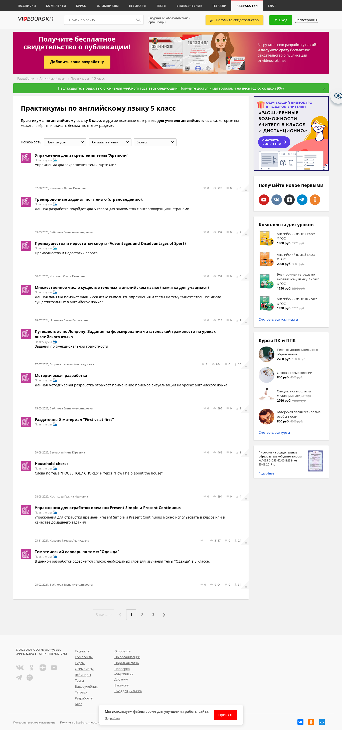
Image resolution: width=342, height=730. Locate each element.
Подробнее (266, 473)
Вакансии (121, 685)
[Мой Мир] (322, 722)
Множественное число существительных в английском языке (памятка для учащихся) (122, 287)
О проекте (122, 651)
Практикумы (80, 78)
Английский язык (52, 78)
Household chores (51, 463)
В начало (103, 614)
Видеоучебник (189, 6)
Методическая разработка (61, 375)
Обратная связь (126, 663)
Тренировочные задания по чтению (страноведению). (89, 199)
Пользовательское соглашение (34, 722)
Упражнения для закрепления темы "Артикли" (81, 155)
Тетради (219, 6)
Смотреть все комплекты (278, 319)
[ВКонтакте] (300, 722)
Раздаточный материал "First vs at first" (74, 419)
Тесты (161, 6)
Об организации (127, 657)
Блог (272, 6)
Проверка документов (123, 671)
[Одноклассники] (311, 722)
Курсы (81, 6)
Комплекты (56, 6)
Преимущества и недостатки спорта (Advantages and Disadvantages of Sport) (110, 243)
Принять (225, 714)
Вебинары (137, 6)
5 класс (99, 78)
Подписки (27, 6)
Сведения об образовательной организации (169, 20)
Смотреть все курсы (274, 432)
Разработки (247, 6)
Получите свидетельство (237, 20)
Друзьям (121, 679)
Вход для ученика (128, 691)
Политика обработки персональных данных (90, 722)
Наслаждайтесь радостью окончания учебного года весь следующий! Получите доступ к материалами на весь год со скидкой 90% (171, 88)
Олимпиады (108, 6)
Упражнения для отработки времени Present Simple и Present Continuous (108, 507)
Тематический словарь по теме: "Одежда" (77, 551)
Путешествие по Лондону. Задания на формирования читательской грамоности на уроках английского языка (125, 334)
